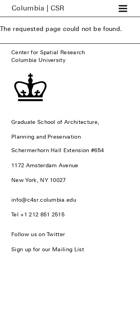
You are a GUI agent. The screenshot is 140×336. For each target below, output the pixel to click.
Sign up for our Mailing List (47, 249)
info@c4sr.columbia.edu (43, 200)
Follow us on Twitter (38, 234)
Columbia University (38, 60)
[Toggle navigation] (122, 8)
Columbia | (38, 8)
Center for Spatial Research (48, 52)
